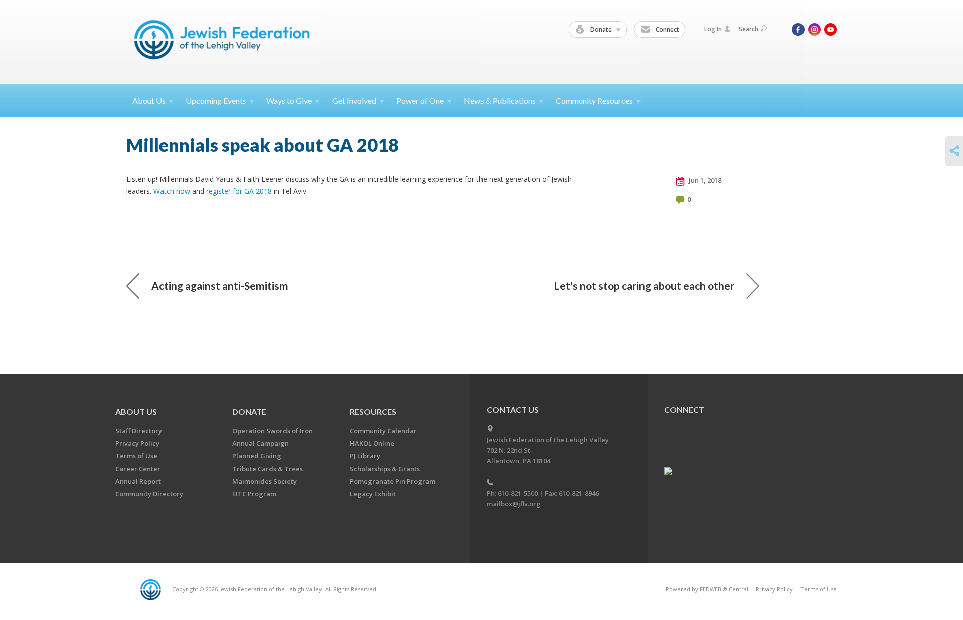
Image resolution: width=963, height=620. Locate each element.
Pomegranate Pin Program (392, 481)
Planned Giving (256, 455)
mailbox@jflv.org (514, 503)
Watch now (171, 191)
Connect (666, 29)
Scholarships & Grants (385, 468)
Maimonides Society (264, 481)
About (149, 100)
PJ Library (365, 455)
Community (594, 100)
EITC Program (254, 493)
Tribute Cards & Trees (267, 468)
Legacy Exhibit (373, 493)
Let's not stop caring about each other (644, 285)
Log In (713, 29)
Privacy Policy (137, 443)
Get (354, 100)
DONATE (249, 411)
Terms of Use (136, 455)
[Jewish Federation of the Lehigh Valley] (224, 41)
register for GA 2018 (239, 191)
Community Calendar (383, 430)
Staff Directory (138, 430)
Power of (420, 100)
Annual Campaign (260, 443)
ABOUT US (136, 411)
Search (748, 29)
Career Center (137, 468)
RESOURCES (373, 411)
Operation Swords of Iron (272, 430)
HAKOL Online (372, 443)
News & (500, 100)
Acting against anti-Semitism (219, 285)
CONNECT (684, 409)
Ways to (289, 100)
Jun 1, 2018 (704, 180)
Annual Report (138, 481)
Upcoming (216, 100)
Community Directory (149, 493)
